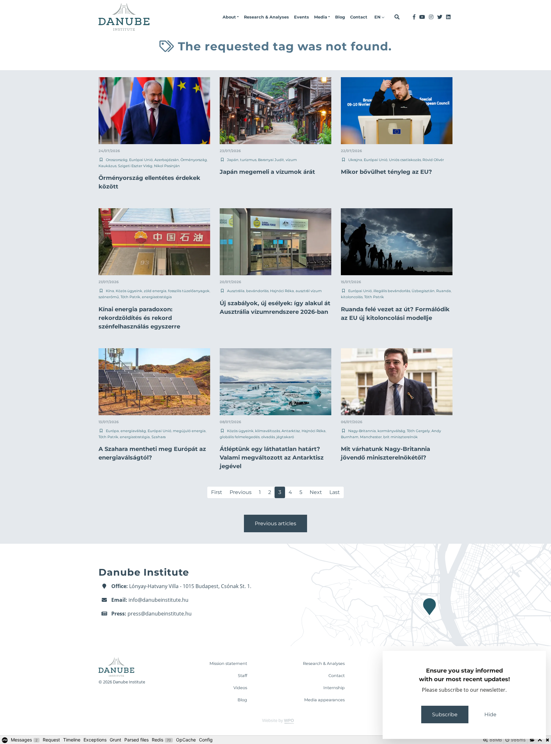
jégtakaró (285, 437)
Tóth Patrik (130, 297)
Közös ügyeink (129, 291)
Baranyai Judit (271, 160)
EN (378, 17)
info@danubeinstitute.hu (158, 599)
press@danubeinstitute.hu (160, 613)
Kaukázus (107, 166)
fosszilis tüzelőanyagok (188, 291)
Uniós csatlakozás (405, 160)
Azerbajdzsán (166, 160)
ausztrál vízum (309, 291)
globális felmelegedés (240, 437)
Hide (490, 714)
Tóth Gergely (418, 431)
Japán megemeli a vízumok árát (267, 171)
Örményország (193, 160)
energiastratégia (157, 297)
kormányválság (391, 431)
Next (316, 492)
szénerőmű (109, 297)
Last (334, 492)
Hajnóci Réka (282, 291)
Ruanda (443, 291)
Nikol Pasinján (167, 166)
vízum (291, 160)
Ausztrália (236, 291)
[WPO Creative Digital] (275, 720)
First (216, 492)
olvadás (268, 437)
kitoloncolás (352, 297)
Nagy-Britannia (362, 431)
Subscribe (445, 714)
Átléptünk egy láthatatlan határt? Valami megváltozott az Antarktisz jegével (272, 458)
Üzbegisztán (423, 291)
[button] (230, 17)
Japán (233, 160)
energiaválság (133, 431)
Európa (112, 431)
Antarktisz (291, 431)
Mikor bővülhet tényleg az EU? (386, 171)
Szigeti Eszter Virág (135, 166)
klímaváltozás (267, 431)
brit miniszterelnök (400, 437)
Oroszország (117, 160)
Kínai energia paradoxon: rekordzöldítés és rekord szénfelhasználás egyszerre (139, 318)
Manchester (371, 437)
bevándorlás (257, 291)
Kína (110, 291)
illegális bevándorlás (391, 291)
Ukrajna (355, 160)
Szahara (158, 437)
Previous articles (275, 523)
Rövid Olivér (433, 160)
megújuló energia (189, 431)
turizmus (248, 160)
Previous (241, 492)
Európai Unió (141, 160)
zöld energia (155, 291)
